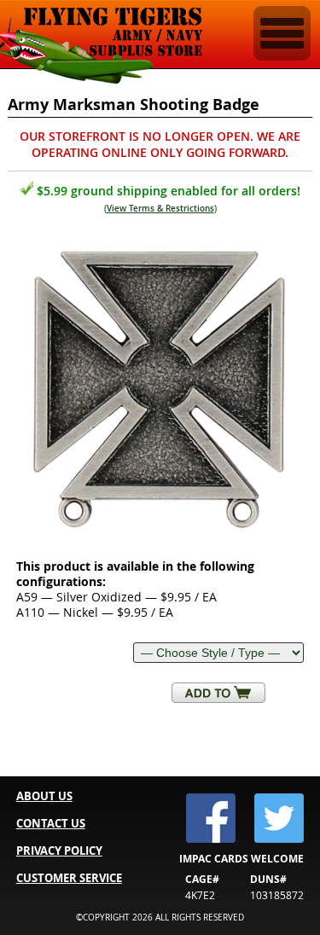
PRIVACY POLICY (59, 850)
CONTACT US (50, 823)
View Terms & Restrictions (160, 208)
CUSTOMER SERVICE (69, 878)
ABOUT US (44, 796)
